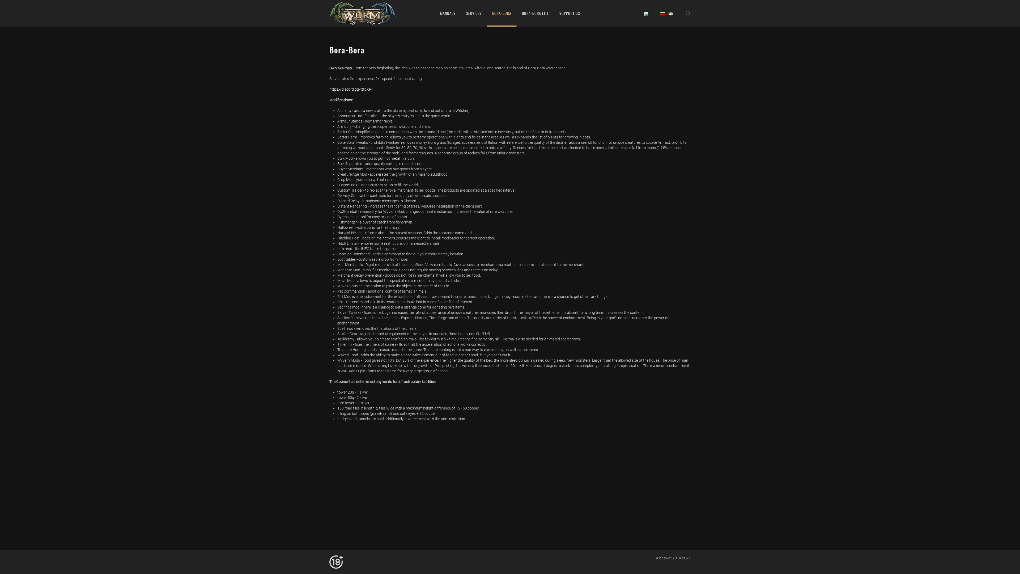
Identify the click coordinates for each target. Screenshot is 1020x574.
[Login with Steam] (646, 13)
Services (474, 13)
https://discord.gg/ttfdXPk (351, 89)
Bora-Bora (501, 13)
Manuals (448, 13)
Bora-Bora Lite (535, 13)
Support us (569, 13)
